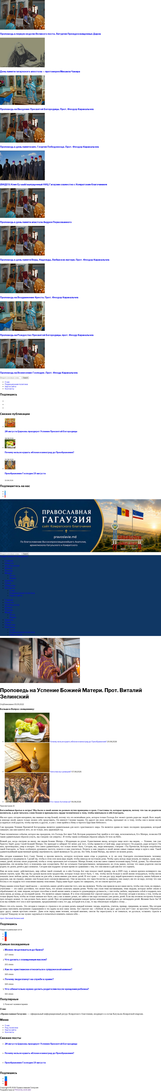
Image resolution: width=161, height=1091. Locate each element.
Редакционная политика (16, 384)
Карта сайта (10, 386)
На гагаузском (12, 565)
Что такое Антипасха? (60, 802)
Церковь (9, 580)
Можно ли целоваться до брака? (24, 949)
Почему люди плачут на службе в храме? (29, 979)
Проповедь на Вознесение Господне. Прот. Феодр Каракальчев (39, 372)
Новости (9, 563)
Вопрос (8, 568)
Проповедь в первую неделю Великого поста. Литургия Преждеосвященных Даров (50, 33)
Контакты (9, 389)
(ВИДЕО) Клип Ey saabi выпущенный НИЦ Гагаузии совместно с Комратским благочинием (53, 184)
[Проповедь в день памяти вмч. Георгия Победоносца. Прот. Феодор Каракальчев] (22, 142)
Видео (12, 578)
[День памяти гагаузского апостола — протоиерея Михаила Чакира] (22, 66)
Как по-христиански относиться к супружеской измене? (38, 969)
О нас (7, 382)
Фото (12, 575)
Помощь (9, 570)
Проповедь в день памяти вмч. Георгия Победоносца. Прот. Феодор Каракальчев (49, 146)
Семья (8, 583)
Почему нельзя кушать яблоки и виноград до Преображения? (39, 452)
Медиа (8, 573)
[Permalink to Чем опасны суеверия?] (27, 772)
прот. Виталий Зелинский (12, 918)
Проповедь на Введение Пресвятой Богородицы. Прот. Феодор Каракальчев (47, 109)
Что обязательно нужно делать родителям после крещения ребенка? (47, 989)
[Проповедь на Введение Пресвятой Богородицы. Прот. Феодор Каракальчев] (22, 104)
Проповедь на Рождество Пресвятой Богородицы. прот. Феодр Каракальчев (47, 335)
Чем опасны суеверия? (60, 772)
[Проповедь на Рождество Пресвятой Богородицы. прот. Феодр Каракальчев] (22, 330)
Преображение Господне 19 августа (25, 473)
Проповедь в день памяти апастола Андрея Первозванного (36, 222)
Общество (10, 585)
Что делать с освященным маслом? (26, 959)
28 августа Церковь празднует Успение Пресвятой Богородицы (41, 431)
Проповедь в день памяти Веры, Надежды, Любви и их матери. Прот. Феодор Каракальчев (54, 259)
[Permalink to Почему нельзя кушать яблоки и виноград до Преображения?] (27, 742)
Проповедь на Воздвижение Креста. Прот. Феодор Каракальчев (39, 297)
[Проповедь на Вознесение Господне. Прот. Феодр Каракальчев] (22, 368)
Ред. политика (11, 1028)
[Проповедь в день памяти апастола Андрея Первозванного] (22, 217)
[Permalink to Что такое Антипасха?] (27, 802)
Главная (9, 560)
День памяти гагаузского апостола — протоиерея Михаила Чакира (40, 71)
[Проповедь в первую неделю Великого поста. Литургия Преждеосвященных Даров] (22, 29)
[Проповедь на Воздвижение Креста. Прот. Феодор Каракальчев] (22, 292)
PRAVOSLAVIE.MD (22, 1090)
